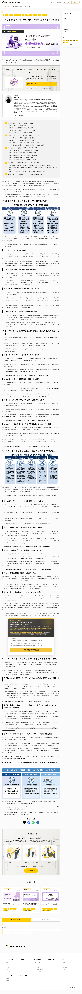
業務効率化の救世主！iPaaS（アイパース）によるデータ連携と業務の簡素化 (32, 569)
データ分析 (11, 15)
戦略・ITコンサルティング (39, 964)
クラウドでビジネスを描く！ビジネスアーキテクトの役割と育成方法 (30, 375)
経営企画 (39, 15)
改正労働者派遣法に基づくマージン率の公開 (38, 991)
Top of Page (71, 946)
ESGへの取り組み (9, 971)
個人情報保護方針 (8, 991)
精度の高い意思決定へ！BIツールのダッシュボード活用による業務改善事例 (32, 546)
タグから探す (46, 920)
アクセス (7, 969)
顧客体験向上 (44, 15)
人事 (23, 15)
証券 (26, 929)
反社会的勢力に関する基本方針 (25, 991)
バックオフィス (45, 929)
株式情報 (64, 969)
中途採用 (7, 980)
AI (54, 2)
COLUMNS (23, 976)
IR (63, 960)
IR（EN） (64, 971)
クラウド (6, 15)
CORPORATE (66, 2)
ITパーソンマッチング (38, 965)
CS (66, 42)
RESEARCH (59, 2)
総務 (77, 40)
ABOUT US (9, 960)
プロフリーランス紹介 (38, 971)
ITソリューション (37, 962)
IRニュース (64, 962)
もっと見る (70, 25)
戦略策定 (30, 15)
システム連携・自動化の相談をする (31, 650)
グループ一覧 (8, 967)
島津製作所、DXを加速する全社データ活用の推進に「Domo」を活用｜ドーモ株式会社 (29, 701)
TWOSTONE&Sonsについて (10, 965)
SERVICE (51, 960)
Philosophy (8, 982)
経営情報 (64, 964)
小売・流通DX (7, 933)
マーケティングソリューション (39, 969)
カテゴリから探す (16, 920)
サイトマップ (47, 991)
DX (51, 2)
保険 (16, 929)
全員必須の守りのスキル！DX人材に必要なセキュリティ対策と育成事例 (31, 446)
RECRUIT (9, 976)
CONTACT (75, 2)
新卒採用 (7, 978)
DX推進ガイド (7, 12)
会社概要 (7, 962)
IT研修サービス (37, 967)
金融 (7, 929)
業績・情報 (64, 965)
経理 (71, 40)
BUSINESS (37, 960)
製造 (26, 933)
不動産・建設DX (17, 933)
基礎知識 (66, 29)
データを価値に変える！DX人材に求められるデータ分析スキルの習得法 (31, 420)
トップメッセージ (9, 964)
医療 (36, 929)
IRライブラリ (65, 967)
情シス (26, 15)
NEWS (22, 960)
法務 (64, 42)
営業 (64, 40)
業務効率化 (35, 15)
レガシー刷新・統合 (18, 15)
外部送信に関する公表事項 (16, 991)
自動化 (65, 31)
